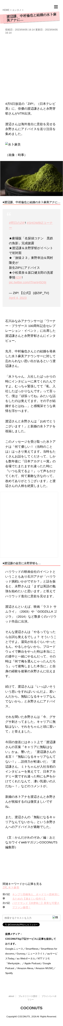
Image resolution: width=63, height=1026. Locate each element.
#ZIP (18, 277)
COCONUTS (31, 1008)
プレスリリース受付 (27, 996)
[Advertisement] (31, 67)
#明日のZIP (17, 223)
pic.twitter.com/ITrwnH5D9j (27, 282)
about (11, 996)
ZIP (5, 887)
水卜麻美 (13, 887)
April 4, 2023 (18, 298)
